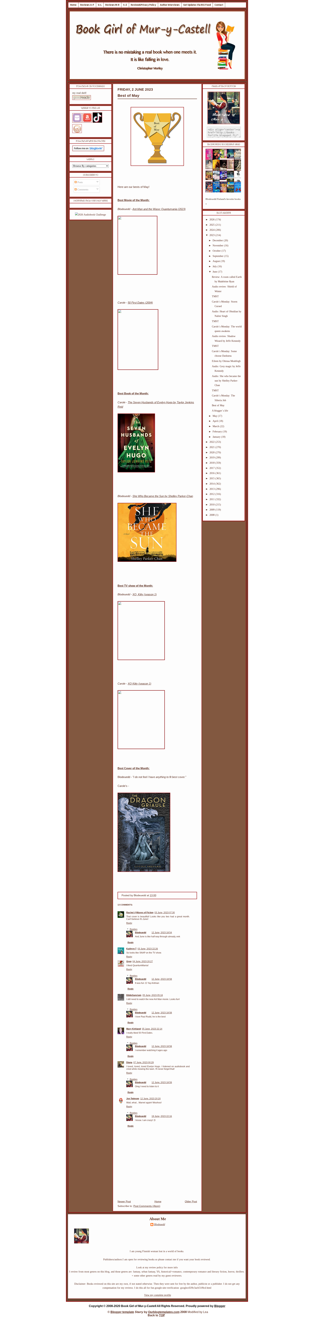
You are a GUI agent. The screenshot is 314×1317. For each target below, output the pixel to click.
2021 (212, 447)
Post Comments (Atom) (146, 1206)
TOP (162, 1315)
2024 (212, 230)
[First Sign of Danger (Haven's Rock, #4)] (231, 157)
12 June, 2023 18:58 (162, 979)
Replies (133, 929)
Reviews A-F (87, 4)
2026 (212, 219)
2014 (212, 483)
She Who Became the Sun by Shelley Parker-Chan (162, 496)
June (215, 271)
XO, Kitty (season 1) (144, 594)
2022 (212, 442)
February (218, 431)
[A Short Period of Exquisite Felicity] (210, 168)
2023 (212, 235)
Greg (128, 961)
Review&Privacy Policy (143, 4)
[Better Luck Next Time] (224, 157)
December (218, 240)
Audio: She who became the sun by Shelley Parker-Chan (226, 381)
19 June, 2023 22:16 (162, 1116)
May (215, 416)
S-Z (125, 4)
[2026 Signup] (90, 214)
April (216, 421)
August (217, 261)
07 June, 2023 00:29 (143, 1062)
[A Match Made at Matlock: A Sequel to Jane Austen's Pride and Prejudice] (231, 168)
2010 (212, 504)
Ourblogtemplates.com (164, 1312)
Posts (80, 182)
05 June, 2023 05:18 (152, 995)
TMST (215, 296)
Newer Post (124, 1201)
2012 (212, 494)
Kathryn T (131, 948)
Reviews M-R (112, 4)
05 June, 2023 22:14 (152, 1029)
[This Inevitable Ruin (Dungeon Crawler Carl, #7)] (210, 179)
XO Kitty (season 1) (139, 683)
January (217, 436)
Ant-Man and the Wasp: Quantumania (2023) (159, 209)
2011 (212, 499)
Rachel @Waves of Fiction (139, 912)
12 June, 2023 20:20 (150, 1098)
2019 (212, 457)
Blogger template (122, 1312)
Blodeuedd (140, 932)
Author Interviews (170, 4)
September (218, 256)
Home (73, 4)
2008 (212, 515)
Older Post (191, 1201)
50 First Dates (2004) (140, 302)
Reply (129, 923)
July (215, 266)
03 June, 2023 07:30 (164, 912)
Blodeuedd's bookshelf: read (223, 144)
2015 (212, 478)
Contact (219, 4)
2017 (212, 468)
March (216, 426)
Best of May (128, 95)
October (217, 250)
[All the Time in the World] (224, 179)
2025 (212, 224)
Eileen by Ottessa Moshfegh (226, 361)
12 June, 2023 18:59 (162, 1082)
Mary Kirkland (133, 1029)
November (218, 245)
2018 (212, 462)
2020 (212, 452)
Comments (82, 189)
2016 (212, 473)
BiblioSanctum (133, 995)
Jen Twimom (132, 1098)
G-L (100, 4)
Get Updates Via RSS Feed (197, 4)
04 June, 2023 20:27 (142, 961)
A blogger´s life (220, 410)
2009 (212, 509)
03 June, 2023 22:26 (148, 948)
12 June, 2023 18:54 (162, 932)
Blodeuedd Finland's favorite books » (223, 201)
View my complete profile (157, 1295)
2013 (212, 489)
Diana (129, 1062)
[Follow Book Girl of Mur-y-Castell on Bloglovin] (88, 150)
